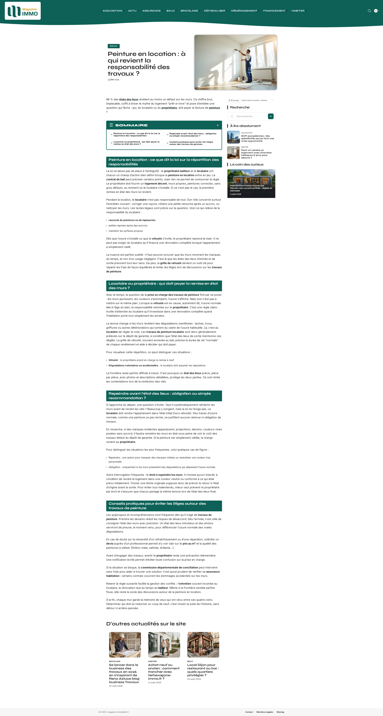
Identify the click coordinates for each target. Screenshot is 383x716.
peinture (214, 107)
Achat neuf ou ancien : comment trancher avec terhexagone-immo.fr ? (164, 672)
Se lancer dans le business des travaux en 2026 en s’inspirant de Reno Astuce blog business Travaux (124, 673)
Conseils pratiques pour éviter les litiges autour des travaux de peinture (191, 143)
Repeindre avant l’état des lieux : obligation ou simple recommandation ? (193, 134)
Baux (113, 46)
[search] (369, 10)
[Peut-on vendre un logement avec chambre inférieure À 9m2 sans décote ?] (233, 152)
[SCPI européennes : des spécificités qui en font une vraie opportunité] (233, 137)
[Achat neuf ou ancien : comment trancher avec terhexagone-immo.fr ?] (164, 645)
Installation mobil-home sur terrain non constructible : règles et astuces (251, 188)
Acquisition (246, 133)
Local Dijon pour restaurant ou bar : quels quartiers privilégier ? (203, 670)
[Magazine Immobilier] (23, 10)
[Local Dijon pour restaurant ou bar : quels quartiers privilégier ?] (203, 645)
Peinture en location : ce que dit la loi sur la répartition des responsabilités (137, 134)
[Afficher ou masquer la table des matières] (183, 125)
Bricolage (114, 661)
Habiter (152, 661)
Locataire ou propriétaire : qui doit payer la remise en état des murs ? (137, 143)
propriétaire (169, 107)
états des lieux (128, 99)
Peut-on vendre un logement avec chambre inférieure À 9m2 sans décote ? (256, 154)
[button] (272, 100)
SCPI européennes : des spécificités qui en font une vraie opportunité (257, 138)
